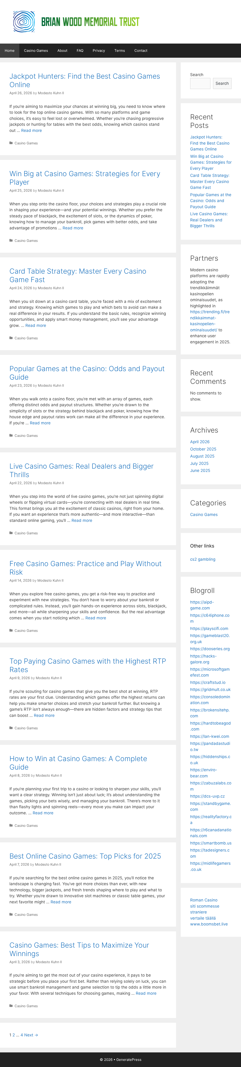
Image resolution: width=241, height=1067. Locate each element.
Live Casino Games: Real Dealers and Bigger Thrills (209, 219)
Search (196, 74)
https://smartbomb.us (211, 843)
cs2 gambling (202, 559)
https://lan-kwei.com (209, 736)
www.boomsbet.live (209, 924)
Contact (140, 50)
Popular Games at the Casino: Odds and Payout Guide (210, 200)
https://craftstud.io (207, 682)
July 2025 (199, 463)
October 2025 (203, 449)
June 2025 (200, 470)
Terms (119, 50)
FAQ (80, 50)
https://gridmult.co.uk (210, 689)
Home (10, 50)
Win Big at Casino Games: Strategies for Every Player (211, 162)
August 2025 (202, 456)
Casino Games (36, 50)
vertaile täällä (203, 918)
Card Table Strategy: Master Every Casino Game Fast (209, 181)
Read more (31, 130)
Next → (31, 1035)
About (62, 50)
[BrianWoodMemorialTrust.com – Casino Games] (75, 21)
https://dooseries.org (210, 648)
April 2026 (200, 441)
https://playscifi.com (209, 628)
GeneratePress (128, 1059)
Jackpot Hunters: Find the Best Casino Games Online (209, 143)
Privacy (99, 50)
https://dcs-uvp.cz (207, 796)
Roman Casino (203, 900)
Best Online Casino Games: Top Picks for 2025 (85, 856)
